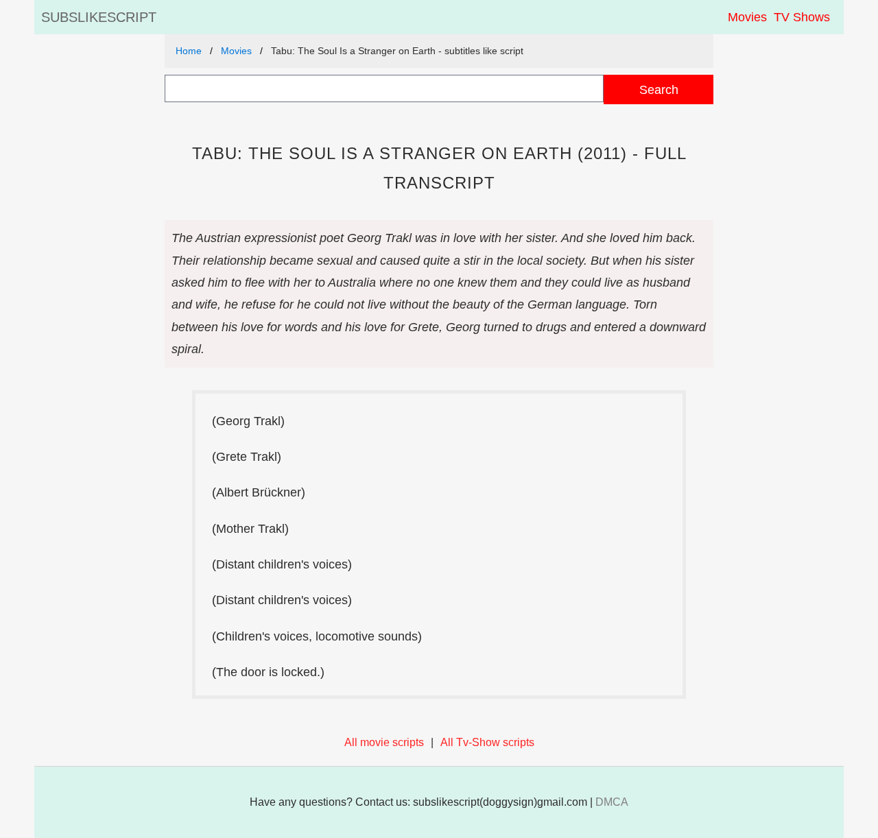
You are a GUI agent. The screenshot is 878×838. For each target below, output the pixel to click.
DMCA (611, 802)
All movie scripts (384, 742)
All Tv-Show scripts (487, 742)
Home (189, 50)
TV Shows (802, 17)
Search (658, 89)
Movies (747, 17)
